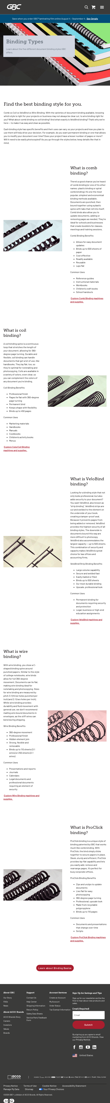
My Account (54, 1001)
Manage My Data (11, 1089)
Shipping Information (35, 1005)
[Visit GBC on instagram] (82, 1047)
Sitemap (29, 1089)
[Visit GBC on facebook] (75, 1047)
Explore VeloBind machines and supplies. (86, 621)
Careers (6, 1021)
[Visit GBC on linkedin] (96, 1047)
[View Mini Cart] (93, 7)
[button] (102, 7)
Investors (7, 1025)
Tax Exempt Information (60, 1009)
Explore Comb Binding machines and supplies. (86, 300)
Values (6, 1029)
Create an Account (57, 997)
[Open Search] (85, 7)
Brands (6, 1033)
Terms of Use (30, 1085)
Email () (80, 1008)
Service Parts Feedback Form (36, 1018)
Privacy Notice (83, 1039)
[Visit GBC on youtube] (89, 1047)
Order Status (54, 1005)
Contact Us (31, 997)
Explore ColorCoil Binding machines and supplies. (16, 449)
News (5, 1005)
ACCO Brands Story (11, 1017)
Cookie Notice (49, 1085)
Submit (88, 1024)
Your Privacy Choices (53, 1089)
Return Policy (32, 1009)
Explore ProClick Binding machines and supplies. (88, 939)
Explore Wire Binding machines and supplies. (21, 797)
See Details (92, 18)
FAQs (5, 1001)
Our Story (7, 997)
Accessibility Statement (74, 1085)
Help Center (31, 1001)
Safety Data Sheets (34, 1013)
